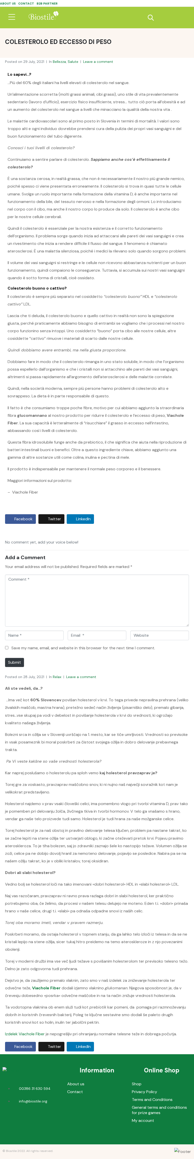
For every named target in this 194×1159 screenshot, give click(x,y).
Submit (14, 662)
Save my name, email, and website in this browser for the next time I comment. (83, 648)
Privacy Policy (144, 1091)
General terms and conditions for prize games (159, 1110)
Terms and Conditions (152, 1099)
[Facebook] (24, 1120)
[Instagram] (39, 1120)
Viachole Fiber (46, 988)
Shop (136, 1084)
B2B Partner (47, 4)
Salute (73, 61)
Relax (57, 677)
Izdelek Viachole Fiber (25, 1034)
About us (8, 4)
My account (143, 1120)
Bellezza (59, 61)
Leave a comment (98, 61)
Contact (26, 4)
